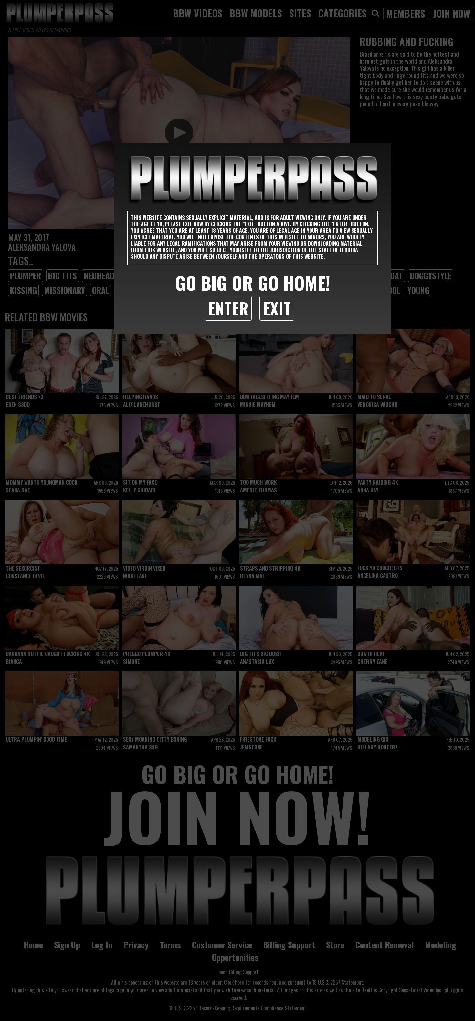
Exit (277, 308)
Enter (228, 308)
